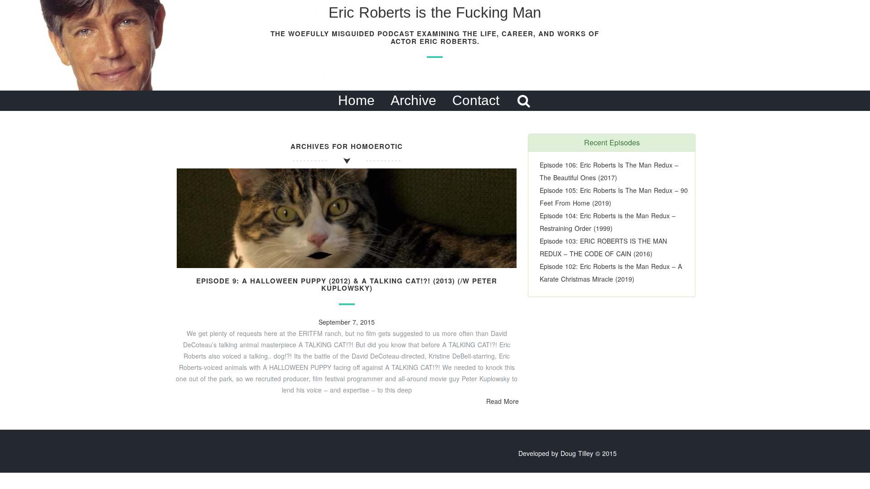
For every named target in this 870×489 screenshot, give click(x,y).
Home (356, 100)
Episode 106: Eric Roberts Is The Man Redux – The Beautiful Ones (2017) (609, 171)
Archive (413, 100)
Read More (502, 401)
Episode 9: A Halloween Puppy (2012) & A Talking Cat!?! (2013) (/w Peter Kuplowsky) (346, 284)
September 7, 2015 (347, 321)
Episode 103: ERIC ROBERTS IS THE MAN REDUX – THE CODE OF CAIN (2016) (603, 247)
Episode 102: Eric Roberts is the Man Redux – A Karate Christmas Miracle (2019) (611, 272)
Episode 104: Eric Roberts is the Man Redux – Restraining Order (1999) (608, 222)
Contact (475, 100)
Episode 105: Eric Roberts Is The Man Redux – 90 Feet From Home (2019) (614, 196)
